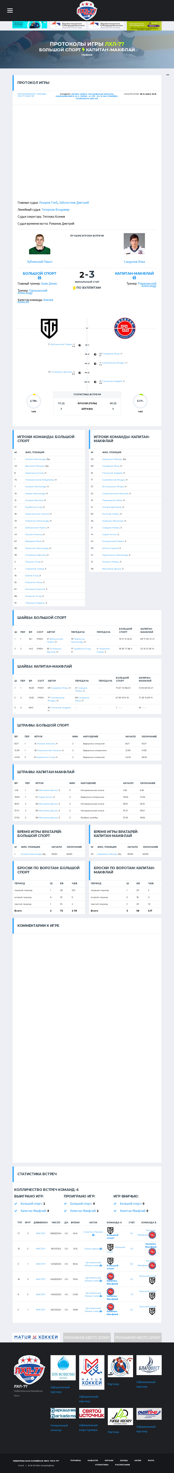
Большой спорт (60, 49)
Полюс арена (92, 1248)
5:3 (131, 1264)
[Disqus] (87, 987)
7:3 (131, 1294)
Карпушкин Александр (115, 555)
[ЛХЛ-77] (144, 26)
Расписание (122, 1464)
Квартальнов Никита (37, 513)
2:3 (131, 1248)
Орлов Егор (31, 575)
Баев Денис (49, 283)
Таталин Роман (110, 561)
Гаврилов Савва (34, 568)
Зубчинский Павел (39, 262)
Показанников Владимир (39, 479)
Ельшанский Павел (113, 541)
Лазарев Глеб (48, 202)
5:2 (131, 1279)
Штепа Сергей (110, 548)
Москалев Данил (111, 568)
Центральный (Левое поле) (93, 1264)
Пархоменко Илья (112, 500)
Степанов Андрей (112, 381)
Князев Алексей (34, 500)
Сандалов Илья (134, 262)
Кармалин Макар (112, 459)
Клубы (124, 1460)
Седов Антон (109, 534)
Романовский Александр (147, 284)
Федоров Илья (33, 541)
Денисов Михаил (34, 466)
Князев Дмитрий (111, 507)
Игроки (109, 1460)
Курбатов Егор (33, 507)
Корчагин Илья (33, 582)
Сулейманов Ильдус (113, 362)
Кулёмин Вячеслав (112, 520)
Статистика (101, 1464)
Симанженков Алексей (115, 493)
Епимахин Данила (61, 371)
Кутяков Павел (110, 513)
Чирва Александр (35, 493)
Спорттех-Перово (93, 1232)
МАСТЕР (40, 1233)
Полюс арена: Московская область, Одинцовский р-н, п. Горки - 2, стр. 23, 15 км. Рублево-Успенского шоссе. (87, 96)
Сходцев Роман (110, 527)
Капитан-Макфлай (110, 49)
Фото (151, 1460)
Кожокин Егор (33, 596)
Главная (87, 55)
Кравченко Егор (34, 473)
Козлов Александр (35, 459)
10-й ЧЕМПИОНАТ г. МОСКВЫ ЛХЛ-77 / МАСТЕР (32, 95)
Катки (138, 1460)
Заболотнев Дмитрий (74, 202)
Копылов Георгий (35, 589)
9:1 (131, 1233)
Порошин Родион (35, 602)
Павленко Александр (37, 520)
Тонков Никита (33, 534)
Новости (93, 1460)
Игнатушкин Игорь (113, 486)
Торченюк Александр (36, 548)
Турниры (75, 1460)
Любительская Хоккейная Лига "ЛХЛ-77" (36, 1461)
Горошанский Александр (32, 291)
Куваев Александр (35, 486)
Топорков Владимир (55, 209)
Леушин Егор (32, 561)
